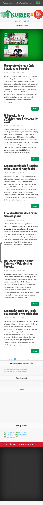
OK (38, 3)
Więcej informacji (26, 3)
